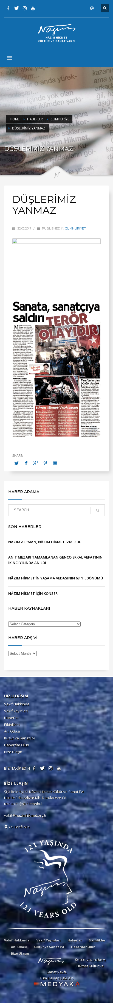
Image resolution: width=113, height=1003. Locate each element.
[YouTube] (33, 8)
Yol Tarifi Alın (19, 826)
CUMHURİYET (75, 228)
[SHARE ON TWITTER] (16, 463)
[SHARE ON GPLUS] (36, 463)
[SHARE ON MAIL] (55, 463)
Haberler (11, 717)
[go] (98, 510)
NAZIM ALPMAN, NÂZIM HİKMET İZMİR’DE (44, 541)
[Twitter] (16, 8)
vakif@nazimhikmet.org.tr (25, 815)
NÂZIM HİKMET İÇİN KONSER (33, 593)
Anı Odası (12, 731)
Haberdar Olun (16, 744)
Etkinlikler (12, 724)
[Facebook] (8, 8)
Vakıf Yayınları (16, 710)
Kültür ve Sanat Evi (19, 738)
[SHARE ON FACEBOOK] (26, 463)
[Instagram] (25, 8)
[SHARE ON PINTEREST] (45, 463)
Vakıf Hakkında (16, 703)
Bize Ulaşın (13, 751)
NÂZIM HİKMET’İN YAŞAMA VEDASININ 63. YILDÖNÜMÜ (55, 578)
